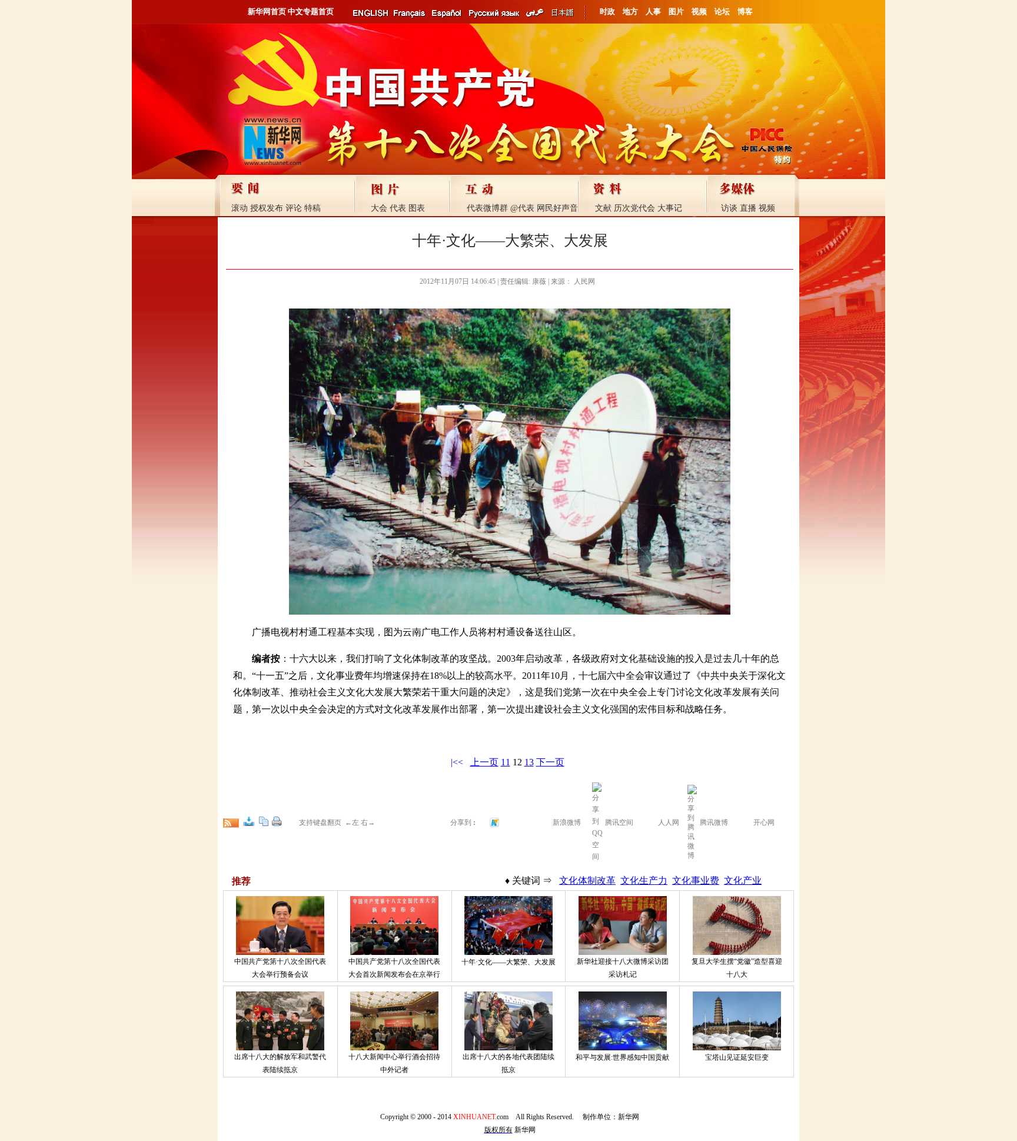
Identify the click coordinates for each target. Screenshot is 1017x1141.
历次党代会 (634, 208)
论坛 (722, 11)
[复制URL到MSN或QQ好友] (263, 821)
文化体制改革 (587, 880)
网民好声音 (557, 208)
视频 (699, 11)
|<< (457, 762)
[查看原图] (248, 821)
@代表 (522, 208)
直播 (748, 208)
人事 (653, 11)
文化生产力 (643, 880)
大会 (379, 208)
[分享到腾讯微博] (692, 821)
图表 (416, 208)
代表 (398, 208)
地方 (630, 11)
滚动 (239, 208)
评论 (293, 208)
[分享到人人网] (650, 821)
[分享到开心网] (745, 821)
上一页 (484, 762)
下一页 (550, 762)
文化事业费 (695, 880)
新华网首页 (267, 11)
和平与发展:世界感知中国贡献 (622, 1057)
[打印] (276, 821)
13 (529, 762)
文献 (603, 208)
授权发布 (266, 208)
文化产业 (743, 880)
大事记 (669, 208)
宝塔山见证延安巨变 (737, 1057)
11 (505, 762)
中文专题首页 (311, 11)
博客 (745, 11)
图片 (676, 11)
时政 (607, 11)
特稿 (312, 208)
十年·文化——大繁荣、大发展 (508, 962)
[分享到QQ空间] (597, 857)
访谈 (729, 208)
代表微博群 (487, 208)
